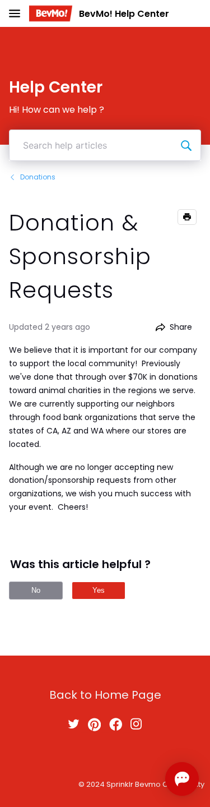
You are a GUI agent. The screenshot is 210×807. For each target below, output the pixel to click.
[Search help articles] (186, 145)
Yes (98, 590)
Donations (37, 177)
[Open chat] (182, 779)
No (35, 590)
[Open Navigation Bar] (18, 13)
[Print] (187, 217)
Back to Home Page (105, 694)
